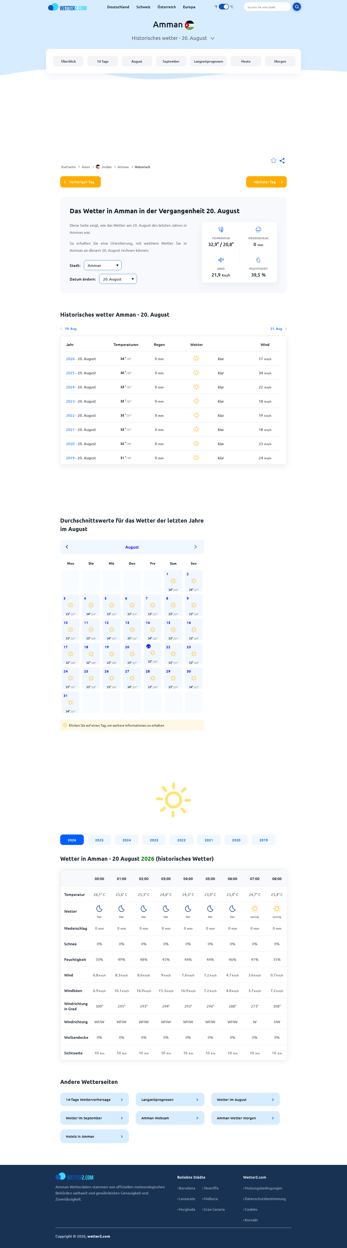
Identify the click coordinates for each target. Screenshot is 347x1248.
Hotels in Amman (80, 1136)
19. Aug (70, 328)
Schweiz (143, 6)
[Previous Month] (68, 547)
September (171, 61)
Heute (246, 61)
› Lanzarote (186, 1198)
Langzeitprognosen (208, 61)
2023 (154, 840)
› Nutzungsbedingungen (262, 1188)
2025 (99, 840)
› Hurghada (186, 1209)
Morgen (280, 61)
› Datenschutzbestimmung (264, 1198)
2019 (263, 840)
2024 (127, 840)
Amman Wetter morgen (236, 1118)
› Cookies (250, 1209)
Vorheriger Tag (81, 181)
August (136, 61)
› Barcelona (186, 1188)
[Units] (224, 6)
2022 (181, 840)
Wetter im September (84, 1118)
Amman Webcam (155, 1118)
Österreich (166, 6)
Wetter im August (231, 1099)
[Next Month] (195, 547)
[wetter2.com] (67, 6)
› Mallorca (210, 1198)
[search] (297, 7)
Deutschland (118, 6)
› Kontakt (250, 1220)
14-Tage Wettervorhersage (88, 1099)
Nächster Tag (265, 181)
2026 (72, 840)
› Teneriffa (210, 1188)
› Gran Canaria (213, 1209)
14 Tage (103, 61)
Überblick (68, 61)
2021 (209, 840)
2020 (236, 840)
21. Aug (276, 328)
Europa (189, 6)
